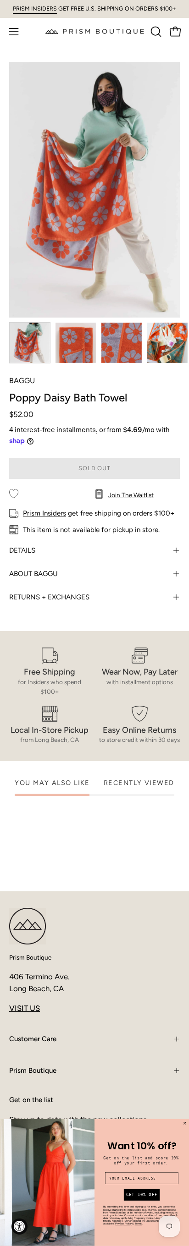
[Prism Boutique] (94, 31)
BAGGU (22, 380)
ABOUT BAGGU (33, 574)
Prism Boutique (30, 957)
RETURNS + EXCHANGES (49, 597)
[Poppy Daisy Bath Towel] (29, 342)
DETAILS (22, 550)
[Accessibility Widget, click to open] (19, 1227)
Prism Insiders (44, 513)
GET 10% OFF (141, 1194)
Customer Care (32, 1039)
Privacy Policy (123, 1224)
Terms (138, 1224)
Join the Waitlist (131, 495)
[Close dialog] (185, 1123)
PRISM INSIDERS (35, 8)
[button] (155, 31)
